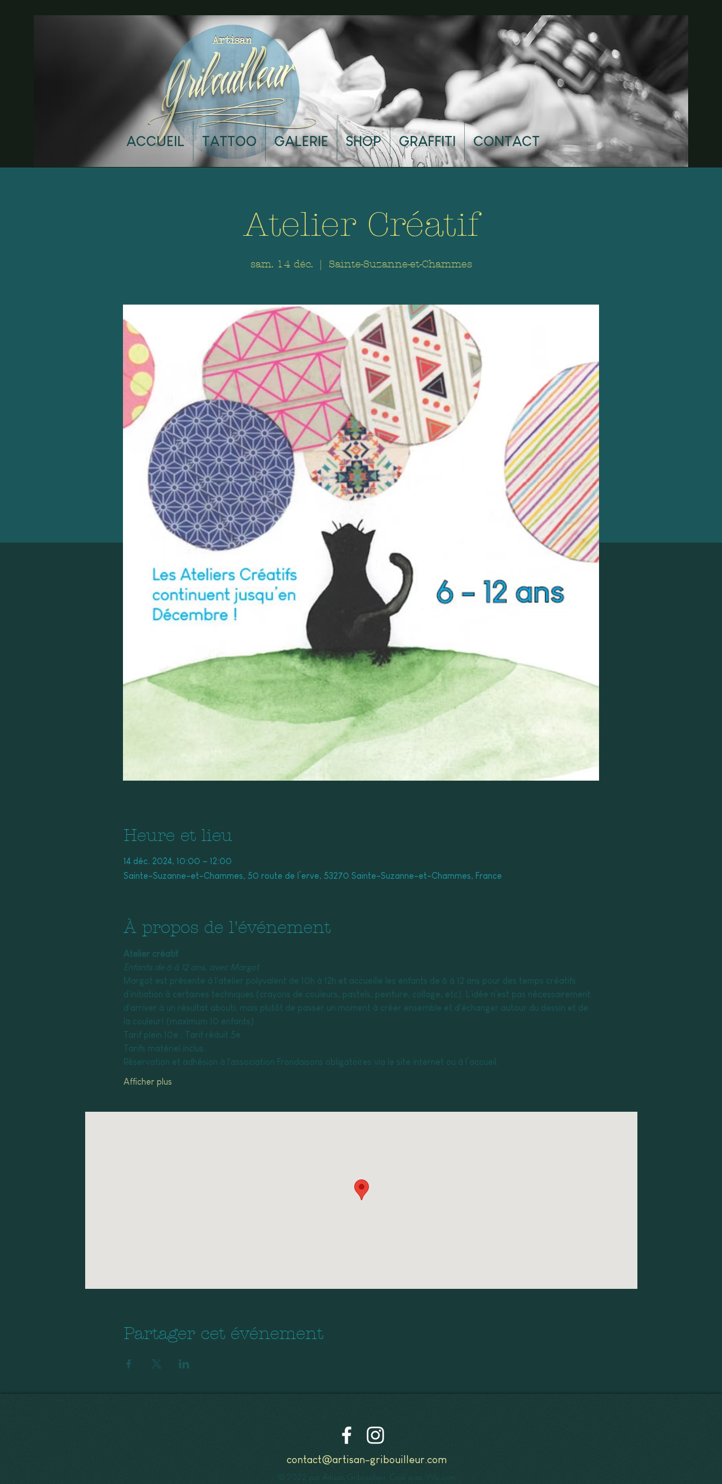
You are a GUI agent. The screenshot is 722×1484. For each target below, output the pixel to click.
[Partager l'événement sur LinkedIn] (184, 1363)
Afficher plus (148, 1081)
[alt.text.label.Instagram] (375, 1435)
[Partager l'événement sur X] (156, 1363)
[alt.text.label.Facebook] (346, 1435)
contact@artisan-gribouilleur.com (367, 1459)
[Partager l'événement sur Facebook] (129, 1363)
